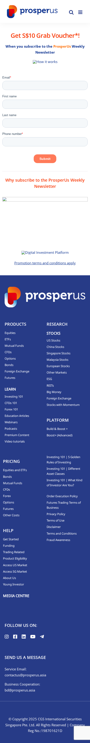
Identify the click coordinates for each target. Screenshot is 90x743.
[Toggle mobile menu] (80, 12)
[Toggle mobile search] (71, 12)
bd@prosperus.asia (20, 690)
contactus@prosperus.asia (25, 675)
